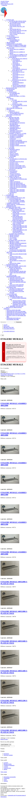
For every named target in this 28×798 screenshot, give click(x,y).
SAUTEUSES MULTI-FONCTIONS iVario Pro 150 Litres (18, 30)
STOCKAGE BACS (15, 173)
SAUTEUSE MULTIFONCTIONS (16, 21)
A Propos (6, 1)
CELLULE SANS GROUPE (17, 284)
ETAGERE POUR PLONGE (17, 161)
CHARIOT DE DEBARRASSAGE (18, 141)
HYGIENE (10, 148)
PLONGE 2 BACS (14, 164)
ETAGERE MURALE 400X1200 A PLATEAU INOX (14, 702)
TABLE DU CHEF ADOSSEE (17, 189)
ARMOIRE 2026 (12, 295)
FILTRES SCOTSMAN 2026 (17, 288)
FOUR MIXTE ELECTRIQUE (18, 58)
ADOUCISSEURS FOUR (19, 86)
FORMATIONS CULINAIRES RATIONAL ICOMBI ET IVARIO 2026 (16, 44)
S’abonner (4, 744)
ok (2, 335)
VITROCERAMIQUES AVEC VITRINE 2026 (18, 222)
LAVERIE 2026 (9, 195)
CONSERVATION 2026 (11, 264)
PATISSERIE (10, 90)
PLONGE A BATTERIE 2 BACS (18, 167)
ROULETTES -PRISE (15, 263)
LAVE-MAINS (13, 151)
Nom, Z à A (20, 373)
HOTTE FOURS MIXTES (19, 85)
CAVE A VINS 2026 (12, 294)
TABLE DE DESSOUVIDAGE (17, 184)
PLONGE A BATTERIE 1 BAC (17, 165)
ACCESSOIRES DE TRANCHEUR (15, 94)
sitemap (5, 769)
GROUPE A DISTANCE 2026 (17, 278)
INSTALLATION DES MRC (14, 310)
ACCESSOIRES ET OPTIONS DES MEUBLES (17, 123)
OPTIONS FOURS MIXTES (18, 80)
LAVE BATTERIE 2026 (14, 199)
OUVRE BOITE (11, 89)
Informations (4, 796)
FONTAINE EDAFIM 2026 (15, 290)
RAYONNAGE (13, 171)
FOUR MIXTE (11, 57)
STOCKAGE (11, 169)
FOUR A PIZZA (11, 35)
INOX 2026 (8, 116)
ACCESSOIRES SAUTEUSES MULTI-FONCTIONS (17, 23)
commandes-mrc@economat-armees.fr (17, 795)
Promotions (6, 753)
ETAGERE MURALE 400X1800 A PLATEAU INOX (14, 612)
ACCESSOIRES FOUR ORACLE (18, 56)
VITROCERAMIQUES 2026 (18, 220)
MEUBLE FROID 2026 (14, 267)
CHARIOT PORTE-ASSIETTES (18, 145)
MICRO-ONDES (11, 42)
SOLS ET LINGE (14, 153)
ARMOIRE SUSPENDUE (16, 130)
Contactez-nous (4, 2)
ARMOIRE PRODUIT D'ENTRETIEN (15, 129)
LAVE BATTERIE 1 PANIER (17, 200)
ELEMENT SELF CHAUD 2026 (16, 208)
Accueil (2, 1)
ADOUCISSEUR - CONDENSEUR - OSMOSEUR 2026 (16, 205)
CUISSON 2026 (9, 19)
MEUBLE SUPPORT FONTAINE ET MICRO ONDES (18, 246)
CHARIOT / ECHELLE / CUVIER (16, 133)
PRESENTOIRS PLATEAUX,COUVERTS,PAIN (18, 249)
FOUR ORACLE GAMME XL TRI (18, 54)
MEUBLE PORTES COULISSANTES (14, 119)
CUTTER (13, 100)
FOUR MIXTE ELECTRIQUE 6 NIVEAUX (20, 68)
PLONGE (10, 157)
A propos (6, 766)
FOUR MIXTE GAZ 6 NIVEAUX (18, 78)
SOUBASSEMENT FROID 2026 (18, 271)
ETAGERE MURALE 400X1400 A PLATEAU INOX (14, 672)
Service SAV (10, 4)
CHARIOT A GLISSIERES (16, 136)
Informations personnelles (10, 777)
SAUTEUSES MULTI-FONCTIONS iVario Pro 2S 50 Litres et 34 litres (17, 33)
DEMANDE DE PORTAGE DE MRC (16, 314)
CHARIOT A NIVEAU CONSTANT (15, 138)
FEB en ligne (4, 4)
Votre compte (4, 772)
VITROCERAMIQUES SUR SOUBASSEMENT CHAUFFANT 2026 (20, 231)
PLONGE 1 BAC (14, 163)
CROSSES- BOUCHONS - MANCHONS (16, 258)
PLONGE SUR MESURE (16, 168)
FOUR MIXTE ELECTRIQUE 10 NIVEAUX (17, 65)
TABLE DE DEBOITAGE (16, 183)
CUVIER (12, 147)
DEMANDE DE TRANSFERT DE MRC (17, 312)
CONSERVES (13, 172)
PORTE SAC (13, 152)
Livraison (6, 762)
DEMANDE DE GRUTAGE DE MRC (16, 311)
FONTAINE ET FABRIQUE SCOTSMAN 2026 (15, 286)
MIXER (11, 98)
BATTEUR (10, 110)
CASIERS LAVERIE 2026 (13, 203)
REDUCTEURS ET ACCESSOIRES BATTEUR (17, 112)
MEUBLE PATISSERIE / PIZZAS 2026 (16, 266)
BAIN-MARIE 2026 (16, 209)
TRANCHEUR (12, 92)
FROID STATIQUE (14, 235)
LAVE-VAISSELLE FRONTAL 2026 (16, 197)
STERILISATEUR (14, 155)
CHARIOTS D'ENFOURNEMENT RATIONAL (18, 83)
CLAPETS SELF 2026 (15, 256)
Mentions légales (7, 764)
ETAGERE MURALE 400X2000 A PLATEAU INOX (14, 583)
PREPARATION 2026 (10, 88)
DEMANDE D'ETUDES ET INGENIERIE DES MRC (14, 319)
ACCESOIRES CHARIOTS (16, 134)
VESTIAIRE (13, 156)
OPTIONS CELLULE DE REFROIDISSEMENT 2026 (16, 280)
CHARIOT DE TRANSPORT (17, 143)
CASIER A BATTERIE (15, 175)
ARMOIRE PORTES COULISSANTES (15, 126)
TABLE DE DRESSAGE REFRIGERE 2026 (16, 269)
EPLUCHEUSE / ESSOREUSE (14, 108)
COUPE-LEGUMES (16, 104)
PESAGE (9, 109)
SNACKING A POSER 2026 (14, 114)
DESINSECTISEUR (15, 149)
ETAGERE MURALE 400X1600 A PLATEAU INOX (14, 642)
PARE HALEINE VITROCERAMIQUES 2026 (20, 225)
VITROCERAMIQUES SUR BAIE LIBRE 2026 (20, 228)
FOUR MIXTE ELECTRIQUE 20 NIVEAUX (17, 61)
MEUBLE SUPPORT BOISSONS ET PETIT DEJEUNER (18, 244)
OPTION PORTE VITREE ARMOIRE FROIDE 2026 (19, 301)
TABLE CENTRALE (15, 181)
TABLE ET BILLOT (13, 176)
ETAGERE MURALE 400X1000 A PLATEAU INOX (14, 731)
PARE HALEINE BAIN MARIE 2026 (18, 211)
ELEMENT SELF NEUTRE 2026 (16, 240)
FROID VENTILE (14, 236)
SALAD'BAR (13, 238)
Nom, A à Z (14, 373)
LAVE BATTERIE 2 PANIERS (17, 201)
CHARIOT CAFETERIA (16, 140)
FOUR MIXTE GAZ (16, 70)
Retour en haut (5, 739)
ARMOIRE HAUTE (15, 121)
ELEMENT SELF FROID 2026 (15, 233)
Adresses (6, 781)
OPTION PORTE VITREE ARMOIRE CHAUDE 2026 (19, 304)
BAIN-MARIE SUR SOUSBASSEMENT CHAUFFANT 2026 (18, 218)
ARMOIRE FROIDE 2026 (16, 296)
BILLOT (12, 193)
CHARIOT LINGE (14, 144)
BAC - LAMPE (13, 239)
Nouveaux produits (8, 755)
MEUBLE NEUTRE (13, 117)
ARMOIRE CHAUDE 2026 (16, 306)
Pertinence (4, 372)
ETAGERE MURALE (15, 132)
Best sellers (3, 373)
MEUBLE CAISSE (14, 242)
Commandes (6, 778)
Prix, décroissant (9, 375)
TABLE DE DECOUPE (15, 177)
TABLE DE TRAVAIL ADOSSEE (18, 185)
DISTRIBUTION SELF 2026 (12, 207)
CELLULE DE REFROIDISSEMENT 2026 (13, 276)
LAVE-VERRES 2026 (12, 196)
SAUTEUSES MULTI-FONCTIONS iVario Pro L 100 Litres (17, 26)
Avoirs (5, 779)
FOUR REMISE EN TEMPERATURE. (13, 38)
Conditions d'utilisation (9, 765)
